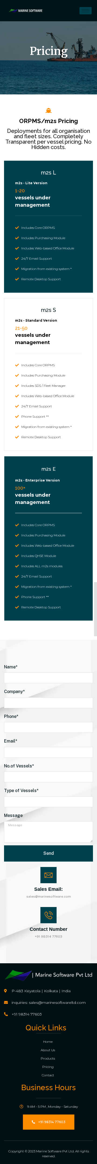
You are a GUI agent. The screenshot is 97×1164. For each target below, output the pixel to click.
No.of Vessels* (19, 766)
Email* (10, 741)
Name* (11, 667)
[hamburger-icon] (85, 10)
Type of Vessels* (21, 790)
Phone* (11, 716)
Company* (14, 691)
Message (13, 815)
